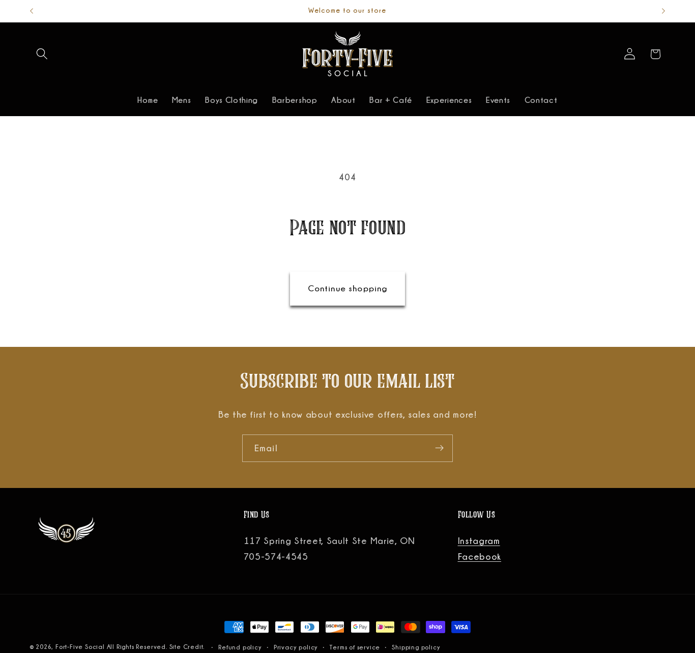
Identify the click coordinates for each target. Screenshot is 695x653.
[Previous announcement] (31, 11)
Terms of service (355, 647)
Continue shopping (348, 288)
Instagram (479, 540)
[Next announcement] (663, 11)
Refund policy (240, 647)
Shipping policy (416, 647)
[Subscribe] (439, 448)
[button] (42, 54)
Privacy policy (296, 647)
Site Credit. (188, 646)
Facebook (480, 556)
